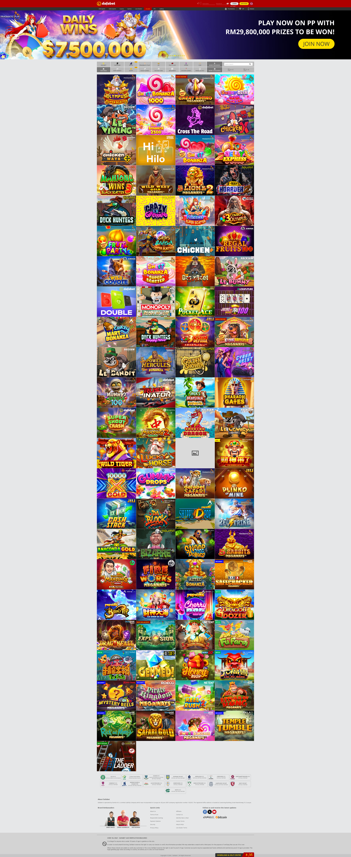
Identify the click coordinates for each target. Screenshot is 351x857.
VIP (243, 9)
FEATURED (103, 71)
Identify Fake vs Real (182, 818)
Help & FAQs (180, 824)
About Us (153, 811)
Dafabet (103, 65)
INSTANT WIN (158, 71)
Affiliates (178, 811)
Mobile (252, 9)
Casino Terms (180, 821)
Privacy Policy (154, 828)
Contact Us (179, 814)
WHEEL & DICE (200, 71)
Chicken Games (186, 71)
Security (152, 824)
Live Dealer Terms (181, 828)
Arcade (148, 9)
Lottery (162, 9)
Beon (133, 64)
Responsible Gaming (156, 818)
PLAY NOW (316, 44)
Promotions (231, 9)
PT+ (155, 9)
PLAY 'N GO (172, 65)
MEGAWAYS (172, 71)
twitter (209, 812)
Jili (159, 65)
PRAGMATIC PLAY (145, 65)
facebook (205, 812)
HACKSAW (117, 65)
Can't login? (233, 6)
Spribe (186, 65)
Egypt (133, 69)
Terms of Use (154, 814)
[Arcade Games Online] (106, 3)
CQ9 (200, 65)
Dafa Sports (112, 9)
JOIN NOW (244, 3)
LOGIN (234, 3)
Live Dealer (138, 9)
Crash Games (144, 71)
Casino (122, 9)
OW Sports (102, 9)
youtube (214, 812)
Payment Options (155, 821)
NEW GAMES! (117, 71)
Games (129, 9)
